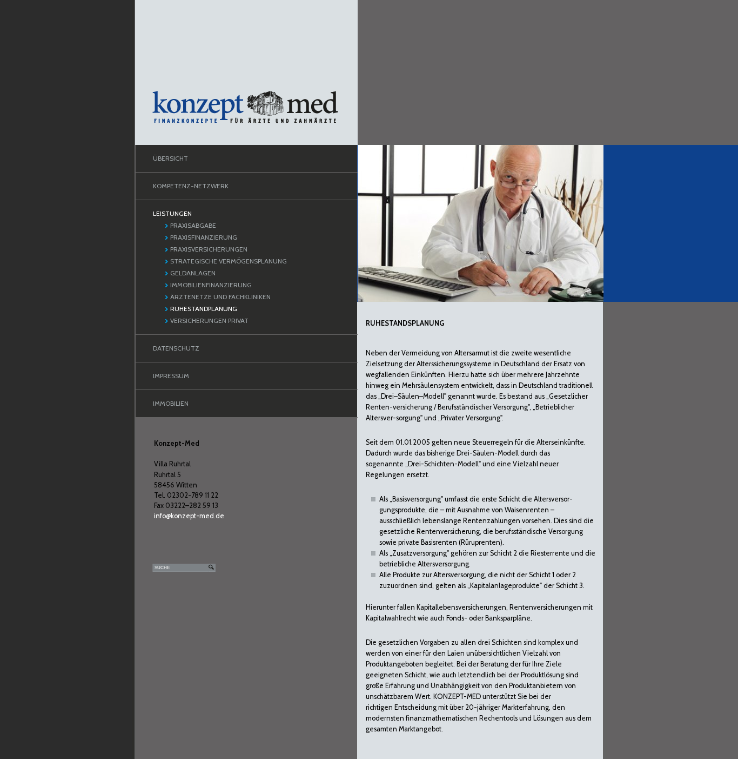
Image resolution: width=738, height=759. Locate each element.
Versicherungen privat (209, 320)
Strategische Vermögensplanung (228, 261)
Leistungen (172, 213)
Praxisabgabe (193, 225)
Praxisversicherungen (208, 249)
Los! (212, 568)
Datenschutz (176, 348)
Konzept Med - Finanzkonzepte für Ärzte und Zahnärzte (245, 107)
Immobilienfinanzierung (211, 285)
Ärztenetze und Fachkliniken (220, 297)
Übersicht (170, 158)
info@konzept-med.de (189, 516)
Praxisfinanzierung (203, 237)
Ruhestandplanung (203, 309)
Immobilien (171, 403)
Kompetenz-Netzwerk (191, 186)
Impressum (171, 376)
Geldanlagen (193, 273)
